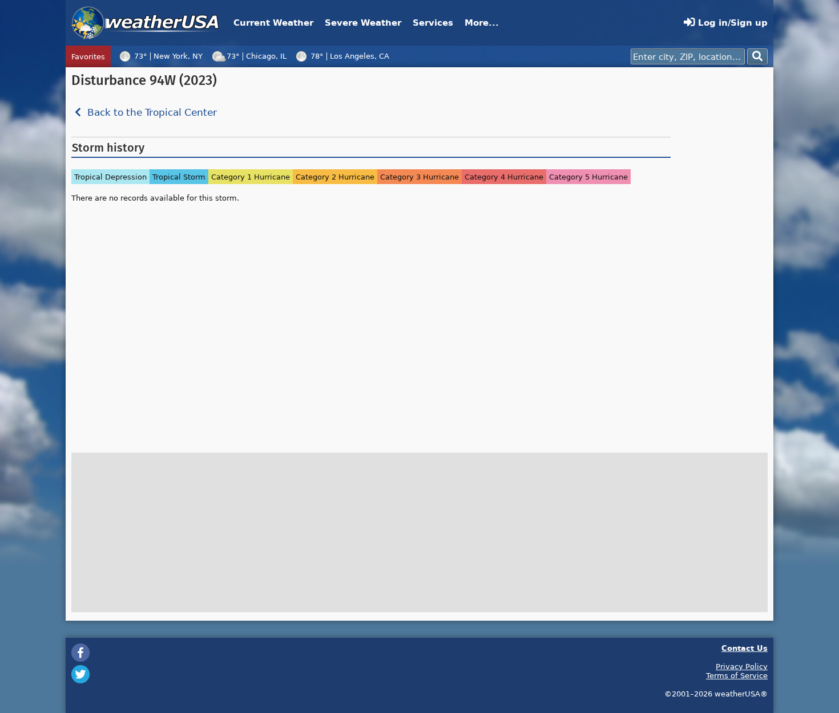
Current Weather (273, 22)
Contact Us (744, 648)
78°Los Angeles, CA (349, 56)
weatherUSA (145, 23)
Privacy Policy (742, 666)
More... (482, 22)
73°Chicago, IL (257, 56)
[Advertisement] (722, 244)
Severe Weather (363, 22)
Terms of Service (737, 675)
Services (433, 22)
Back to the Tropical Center (150, 112)
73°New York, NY (168, 56)
